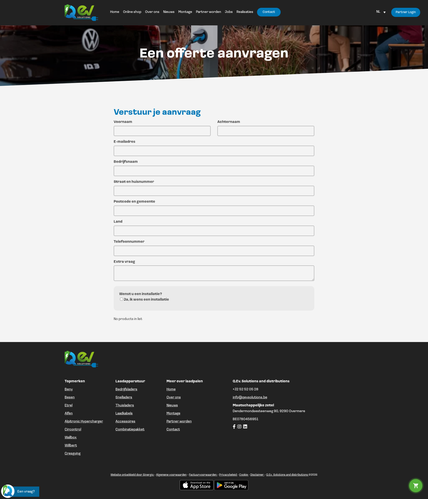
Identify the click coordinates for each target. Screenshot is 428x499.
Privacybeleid (228, 474)
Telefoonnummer (129, 242)
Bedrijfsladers (126, 389)
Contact (173, 429)
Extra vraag (124, 262)
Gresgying (72, 453)
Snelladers (123, 397)
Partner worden (179, 421)
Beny (69, 389)
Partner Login (406, 12)
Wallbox (71, 437)
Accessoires (125, 421)
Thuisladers (124, 405)
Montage (173, 413)
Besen (70, 397)
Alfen (69, 413)
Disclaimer (257, 474)
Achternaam (228, 122)
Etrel (68, 405)
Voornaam (123, 122)
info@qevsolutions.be (250, 397)
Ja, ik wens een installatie (146, 299)
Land (118, 222)
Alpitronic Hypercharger (84, 421)
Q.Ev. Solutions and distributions (287, 474)
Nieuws (172, 405)
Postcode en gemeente (134, 202)
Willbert (71, 445)
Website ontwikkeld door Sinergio (132, 474)
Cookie (244, 474)
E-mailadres (124, 142)
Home (171, 389)
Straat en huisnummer (134, 182)
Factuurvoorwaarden (203, 474)
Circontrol (73, 429)
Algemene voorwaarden (171, 474)
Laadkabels (124, 413)
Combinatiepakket (129, 429)
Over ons (174, 397)
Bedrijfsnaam (126, 162)
